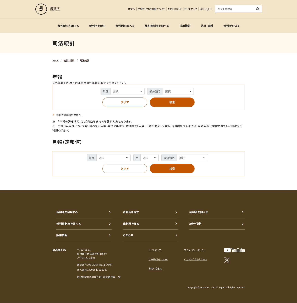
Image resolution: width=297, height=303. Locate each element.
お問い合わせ (175, 9)
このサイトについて (158, 259)
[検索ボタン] (258, 9)
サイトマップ (191, 9)
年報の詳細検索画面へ (68, 114)
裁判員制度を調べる (157, 26)
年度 (105, 91)
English (207, 9)
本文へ (131, 9)
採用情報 (184, 26)
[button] (284, 177)
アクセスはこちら (86, 257)
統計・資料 (207, 26)
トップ (55, 60)
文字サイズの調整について (151, 9)
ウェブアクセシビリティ (195, 259)
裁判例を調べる (125, 26)
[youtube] (234, 250)
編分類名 (155, 91)
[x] (226, 260)
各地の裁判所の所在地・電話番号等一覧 (98, 277)
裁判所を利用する (68, 26)
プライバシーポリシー (195, 250)
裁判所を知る (231, 26)
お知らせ (128, 235)
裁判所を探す (97, 26)
